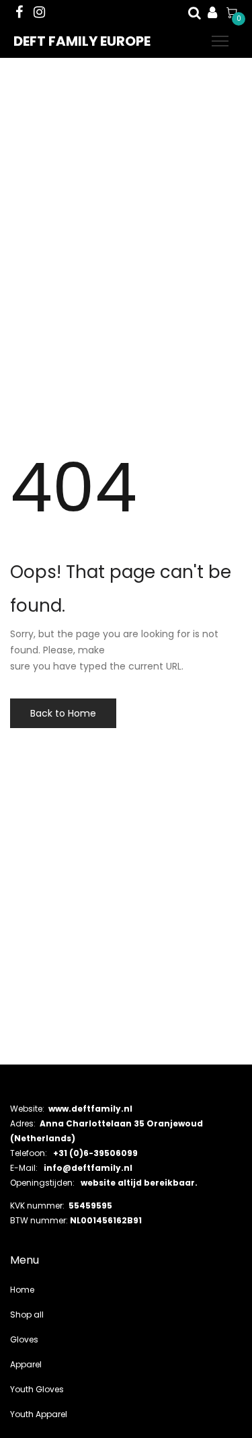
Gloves (24, 1339)
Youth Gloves (37, 1389)
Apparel (26, 1364)
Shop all (27, 1314)
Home (22, 1289)
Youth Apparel (38, 1414)
